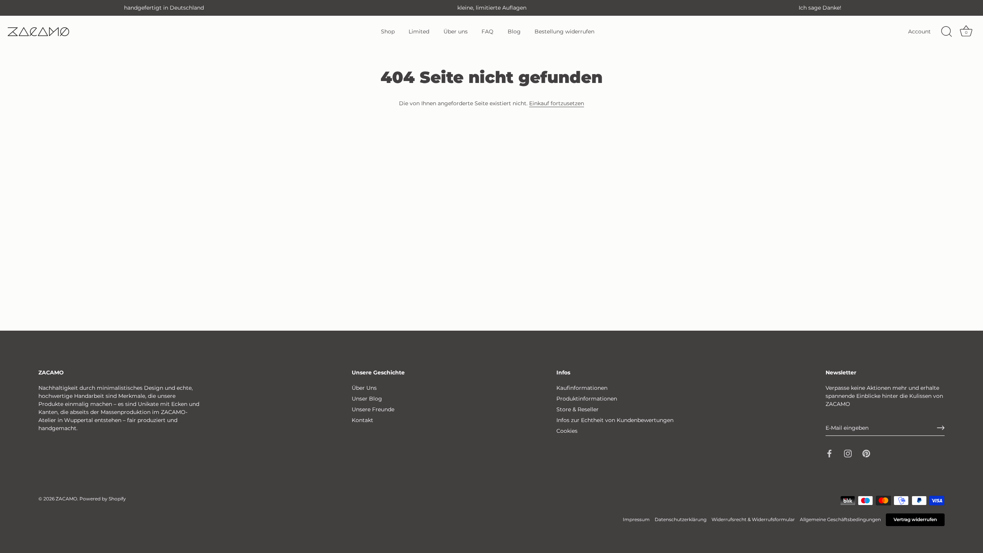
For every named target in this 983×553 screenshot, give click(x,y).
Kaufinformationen (581, 387)
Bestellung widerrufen (564, 31)
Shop (388, 31)
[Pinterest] (866, 453)
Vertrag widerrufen (915, 519)
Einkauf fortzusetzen (556, 103)
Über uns (456, 31)
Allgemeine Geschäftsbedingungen (840, 519)
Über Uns (364, 387)
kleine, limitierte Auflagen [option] (491, 7)
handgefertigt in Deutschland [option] (164, 7)
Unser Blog (367, 398)
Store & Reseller (577, 409)
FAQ (487, 31)
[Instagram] (848, 453)
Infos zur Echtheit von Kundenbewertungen (615, 420)
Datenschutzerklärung (681, 519)
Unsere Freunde (373, 409)
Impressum (636, 519)
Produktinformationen (586, 398)
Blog (514, 31)
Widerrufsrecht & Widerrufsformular (753, 519)
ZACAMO (66, 499)
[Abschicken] (941, 428)
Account (919, 31)
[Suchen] (946, 31)
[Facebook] (829, 453)
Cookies (567, 430)
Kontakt (362, 420)
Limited (419, 31)
